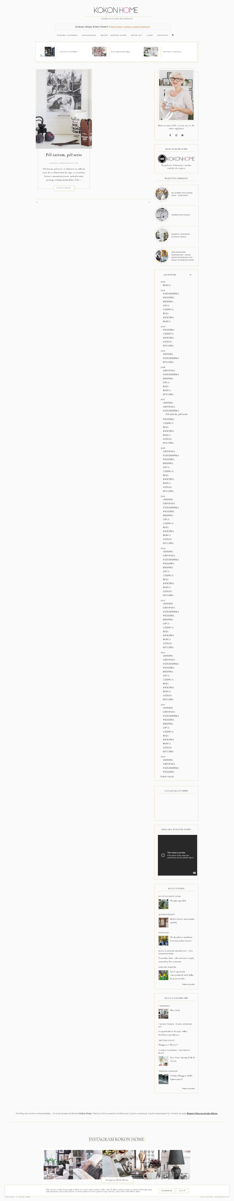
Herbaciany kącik (180, 215)
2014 (163, 548)
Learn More (166, 1191)
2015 (163, 496)
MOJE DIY (136, 35)
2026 (163, 281)
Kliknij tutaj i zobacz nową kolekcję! (129, 27)
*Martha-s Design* (168, 1071)
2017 (163, 399)
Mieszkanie (89, 35)
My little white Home (170, 896)
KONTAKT (162, 35)
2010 (163, 756)
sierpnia (168, 301)
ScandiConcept (167, 914)
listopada (169, 370)
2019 (163, 350)
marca (167, 285)
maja (165, 313)
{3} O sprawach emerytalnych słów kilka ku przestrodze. (182, 975)
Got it (182, 1191)
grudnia (168, 354)
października (171, 293)
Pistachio (164, 933)
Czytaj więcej (64, 188)
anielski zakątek (167, 967)
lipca (166, 305)
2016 (163, 448)
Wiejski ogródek (178, 900)
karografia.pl (221, 1197)
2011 (163, 704)
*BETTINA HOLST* (167, 1040)
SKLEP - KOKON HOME (114, 35)
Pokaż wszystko (188, 984)
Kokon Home (24, 1197)
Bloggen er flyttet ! (168, 1045)
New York (175, 1010)
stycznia (168, 345)
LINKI (150, 35)
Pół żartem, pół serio (64, 154)
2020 (163, 326)
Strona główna (67, 35)
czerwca (168, 309)
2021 (163, 290)
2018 (163, 367)
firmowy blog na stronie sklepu (202, 1113)
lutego (167, 341)
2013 (163, 600)
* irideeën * (164, 1006)
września (168, 297)
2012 (163, 652)
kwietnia (168, 317)
